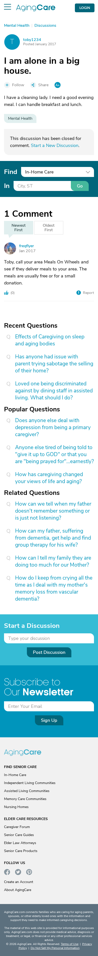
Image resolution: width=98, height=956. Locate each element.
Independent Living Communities (30, 783)
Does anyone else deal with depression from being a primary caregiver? (53, 427)
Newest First (19, 228)
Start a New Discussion (54, 145)
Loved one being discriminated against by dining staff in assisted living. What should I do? (54, 390)
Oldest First (49, 228)
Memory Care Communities (25, 799)
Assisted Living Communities (27, 791)
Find (10, 171)
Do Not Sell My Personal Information (55, 948)
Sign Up (49, 720)
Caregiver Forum (17, 827)
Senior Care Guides (19, 835)
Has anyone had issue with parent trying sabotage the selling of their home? (54, 363)
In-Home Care (15, 775)
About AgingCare (17, 890)
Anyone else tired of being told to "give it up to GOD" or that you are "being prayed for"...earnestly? (54, 454)
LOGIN (84, 7)
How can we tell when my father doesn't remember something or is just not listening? (53, 510)
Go (80, 186)
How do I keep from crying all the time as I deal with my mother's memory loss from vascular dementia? (53, 588)
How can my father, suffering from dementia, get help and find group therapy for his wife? (53, 537)
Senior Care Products (20, 851)
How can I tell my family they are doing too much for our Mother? (53, 561)
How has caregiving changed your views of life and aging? (49, 478)
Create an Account (18, 882)
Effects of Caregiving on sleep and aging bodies (49, 340)
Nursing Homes (16, 807)
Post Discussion (49, 652)
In (7, 185)
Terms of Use (69, 944)
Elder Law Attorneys (20, 843)
